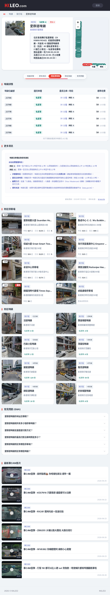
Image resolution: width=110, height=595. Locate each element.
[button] (99, 64)
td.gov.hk (101, 199)
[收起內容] (106, 84)
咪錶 (11, 14)
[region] (90, 43)
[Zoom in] (78, 22)
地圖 (93, 67)
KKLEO (102, 591)
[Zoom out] (78, 27)
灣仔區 (19, 14)
